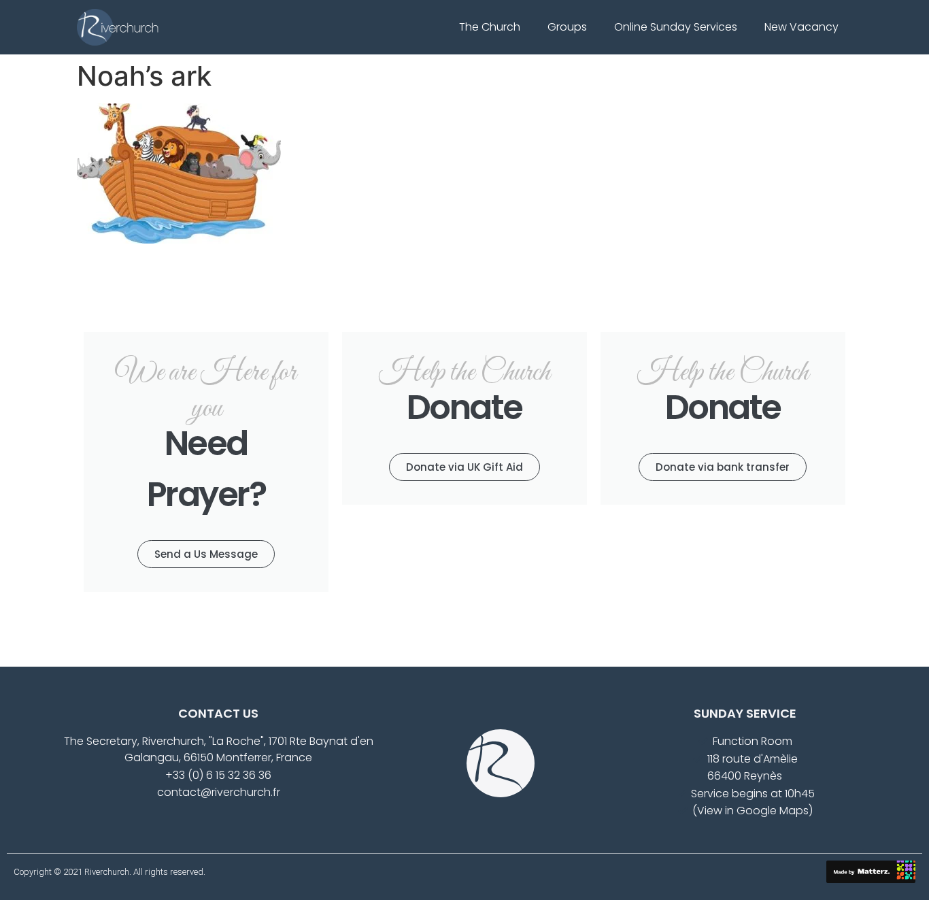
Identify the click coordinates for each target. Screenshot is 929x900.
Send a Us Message (206, 554)
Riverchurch (106, 872)
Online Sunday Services (675, 27)
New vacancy (801, 27)
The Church (489, 27)
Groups (567, 27)
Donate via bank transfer (723, 467)
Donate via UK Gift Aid (464, 467)
